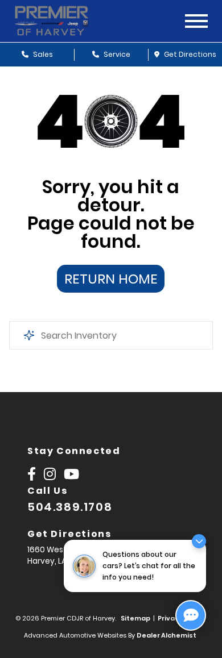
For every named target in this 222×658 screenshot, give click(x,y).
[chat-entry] (190, 615)
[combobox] (111, 335)
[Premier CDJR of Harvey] (61, 21)
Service (116, 54)
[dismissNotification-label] (199, 541)
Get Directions (189, 54)
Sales (42, 54)
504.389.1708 (69, 507)
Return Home (111, 278)
